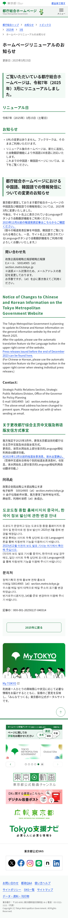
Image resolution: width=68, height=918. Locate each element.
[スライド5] (38, 764)
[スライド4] (35, 764)
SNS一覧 (29, 890)
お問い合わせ (10, 883)
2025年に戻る (34, 627)
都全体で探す (58, 3)
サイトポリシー (12, 890)
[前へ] (10, 764)
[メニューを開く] (61, 12)
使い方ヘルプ (43, 883)
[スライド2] (29, 764)
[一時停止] (42, 764)
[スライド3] (32, 764)
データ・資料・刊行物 (16, 896)
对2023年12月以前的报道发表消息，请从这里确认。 (34, 456)
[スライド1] (26, 764)
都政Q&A (26, 883)
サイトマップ (45, 890)
